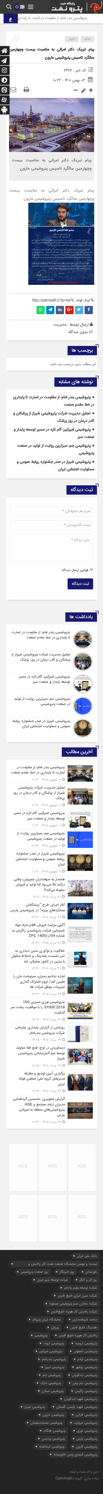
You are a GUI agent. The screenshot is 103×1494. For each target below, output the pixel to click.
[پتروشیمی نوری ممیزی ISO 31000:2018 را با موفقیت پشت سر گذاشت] (51, 1011)
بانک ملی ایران (87, 1255)
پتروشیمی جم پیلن (85, 1383)
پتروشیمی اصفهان (85, 1351)
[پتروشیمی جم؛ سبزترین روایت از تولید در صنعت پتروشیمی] (51, 706)
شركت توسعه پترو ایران (52, 1279)
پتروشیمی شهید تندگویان (80, 1398)
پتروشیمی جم (51, 1375)
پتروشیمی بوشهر (86, 1367)
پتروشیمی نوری (87, 1430)
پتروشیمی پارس (86, 1438)
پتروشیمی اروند (53, 1343)
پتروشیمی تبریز (54, 1367)
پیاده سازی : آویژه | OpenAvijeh (76, 1478)
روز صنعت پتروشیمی (34, 1271)
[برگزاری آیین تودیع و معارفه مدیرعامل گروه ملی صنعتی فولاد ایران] (51, 1082)
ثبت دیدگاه (80, 584)
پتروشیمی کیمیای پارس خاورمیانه (75, 1454)
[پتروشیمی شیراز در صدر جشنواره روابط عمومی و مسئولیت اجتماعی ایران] (51, 727)
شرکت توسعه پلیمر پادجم (80, 1287)
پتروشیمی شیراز (34, 1406)
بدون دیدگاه (78, 332)
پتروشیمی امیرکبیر (50, 1351)
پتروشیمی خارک (50, 1383)
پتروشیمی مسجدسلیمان (46, 1422)
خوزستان (91, 1271)
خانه (88, 39)
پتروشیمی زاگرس (86, 1390)
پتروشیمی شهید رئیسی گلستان (76, 1406)
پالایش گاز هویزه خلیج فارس (78, 1335)
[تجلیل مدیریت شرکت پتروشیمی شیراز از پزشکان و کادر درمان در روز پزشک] (51, 662)
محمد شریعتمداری (85, 1319)
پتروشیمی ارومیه (86, 1343)
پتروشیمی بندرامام (54, 1359)
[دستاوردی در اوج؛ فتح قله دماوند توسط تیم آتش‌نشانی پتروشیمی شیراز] (51, 1056)
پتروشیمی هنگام (54, 1430)
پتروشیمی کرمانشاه (51, 1446)
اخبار (72, 39)
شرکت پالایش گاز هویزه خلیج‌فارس (74, 1311)
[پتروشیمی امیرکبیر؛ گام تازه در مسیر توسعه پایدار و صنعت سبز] (51, 684)
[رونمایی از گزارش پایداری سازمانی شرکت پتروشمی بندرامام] (51, 1034)
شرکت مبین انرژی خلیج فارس (77, 1295)
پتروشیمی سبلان (52, 1390)
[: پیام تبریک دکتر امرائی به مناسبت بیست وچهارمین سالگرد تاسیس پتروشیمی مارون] (13, 90)
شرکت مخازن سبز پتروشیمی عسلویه (73, 1303)
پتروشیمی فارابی (86, 1414)
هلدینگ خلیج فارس (83, 1327)
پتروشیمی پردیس (53, 1438)
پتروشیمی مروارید (85, 1422)
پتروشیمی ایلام (87, 1359)
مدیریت (59, 325)
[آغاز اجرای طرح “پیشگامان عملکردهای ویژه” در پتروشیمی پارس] (51, 911)
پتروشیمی (41, 1335)
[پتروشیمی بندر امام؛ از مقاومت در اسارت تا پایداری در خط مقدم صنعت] (51, 639)
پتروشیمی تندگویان (84, 1375)
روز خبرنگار (67, 1271)
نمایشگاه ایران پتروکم (46, 1319)
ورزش (55, 1327)
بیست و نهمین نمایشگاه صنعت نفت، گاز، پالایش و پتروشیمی (62, 1264)
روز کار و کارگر (88, 1279)
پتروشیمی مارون (53, 1414)
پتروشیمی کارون (86, 1446)
